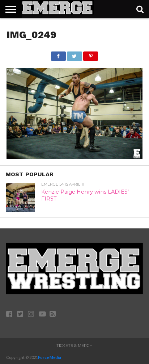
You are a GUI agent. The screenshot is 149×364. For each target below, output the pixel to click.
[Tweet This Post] (74, 54)
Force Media (49, 357)
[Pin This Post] (90, 54)
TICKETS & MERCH (74, 345)
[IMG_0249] (74, 156)
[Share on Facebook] (58, 54)
